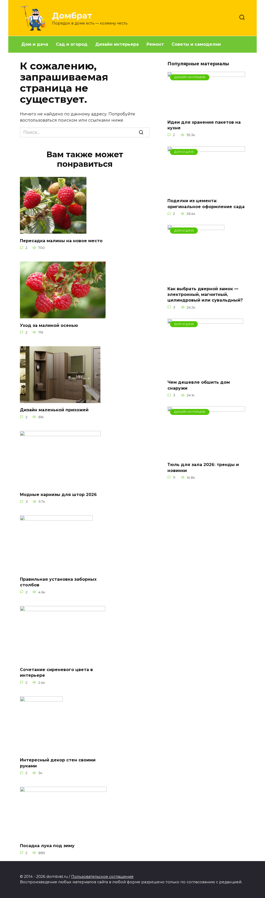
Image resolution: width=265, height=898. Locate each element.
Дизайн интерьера (117, 44)
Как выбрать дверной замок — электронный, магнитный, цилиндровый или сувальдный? (205, 294)
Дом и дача (34, 44)
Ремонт (155, 44)
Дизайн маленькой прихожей (54, 409)
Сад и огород (71, 44)
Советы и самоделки (196, 44)
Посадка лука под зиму (47, 845)
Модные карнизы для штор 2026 (58, 494)
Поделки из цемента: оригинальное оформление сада (206, 203)
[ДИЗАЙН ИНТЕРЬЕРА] (206, 111)
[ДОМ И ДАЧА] (206, 190)
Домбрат (72, 16)
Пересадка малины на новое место (61, 240)
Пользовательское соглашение (102, 876)
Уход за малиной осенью (49, 325)
